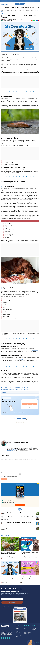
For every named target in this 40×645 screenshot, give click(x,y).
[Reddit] (31, 20)
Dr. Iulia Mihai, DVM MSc (18, 19)
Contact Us (26, 627)
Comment (3, 461)
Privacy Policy (16, 606)
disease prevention (15, 449)
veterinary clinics (10, 450)
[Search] (38, 7)
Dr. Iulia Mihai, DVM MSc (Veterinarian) (17, 442)
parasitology (30, 447)
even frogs (21, 359)
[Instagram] (3, 4)
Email (21, 472)
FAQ (18, 54)
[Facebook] (1, 4)
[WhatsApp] (34, 20)
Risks (16, 54)
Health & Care (7, 7)
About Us (25, 628)
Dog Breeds (27, 7)
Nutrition (12, 7)
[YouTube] (6, 4)
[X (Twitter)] (4, 4)
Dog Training (17, 7)
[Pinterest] (7, 4)
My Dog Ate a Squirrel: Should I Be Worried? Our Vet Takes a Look (15, 387)
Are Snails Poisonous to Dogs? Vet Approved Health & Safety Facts (16, 389)
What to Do (12, 54)
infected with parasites (18, 379)
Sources (4, 392)
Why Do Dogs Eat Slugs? (5, 54)
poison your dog (35, 350)
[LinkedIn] (37, 20)
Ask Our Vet (32, 7)
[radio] (16, 422)
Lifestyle (22, 7)
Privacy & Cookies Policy (21, 412)
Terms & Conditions (13, 412)
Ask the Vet (3, 13)
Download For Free (20, 505)
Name (2, 472)
